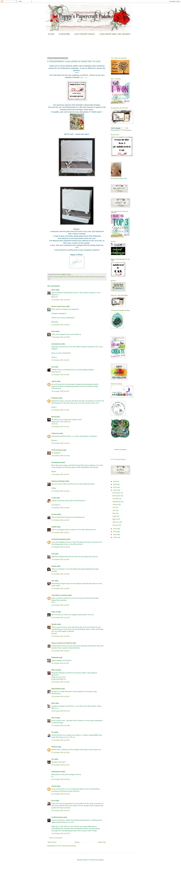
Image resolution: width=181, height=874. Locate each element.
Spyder (54, 624)
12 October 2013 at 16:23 (60, 520)
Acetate (55, 277)
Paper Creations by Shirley (61, 643)
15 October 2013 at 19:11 (60, 663)
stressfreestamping (58, 539)
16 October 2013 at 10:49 (60, 711)
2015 (115, 484)
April (115, 516)
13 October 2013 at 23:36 (60, 636)
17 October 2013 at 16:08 (60, 725)
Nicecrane (89, 105)
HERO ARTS (75, 277)
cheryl (53, 381)
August (116, 504)
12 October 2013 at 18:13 (60, 532)
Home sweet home (58, 306)
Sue (52, 367)
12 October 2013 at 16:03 (60, 491)
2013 (115, 490)
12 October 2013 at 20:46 (60, 547)
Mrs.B (53, 417)
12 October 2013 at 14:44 (60, 443)
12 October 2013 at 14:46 (60, 455)
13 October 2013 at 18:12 (60, 605)
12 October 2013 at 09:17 (60, 325)
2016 (115, 481)
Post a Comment (56, 838)
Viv (52, 732)
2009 (115, 537)
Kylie (53, 331)
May (53, 703)
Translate (127, 130)
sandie (53, 527)
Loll (53, 554)
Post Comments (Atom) (67, 846)
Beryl (53, 290)
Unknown (55, 433)
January (116, 525)
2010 (115, 534)
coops (53, 498)
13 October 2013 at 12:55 (60, 574)
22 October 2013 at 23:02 (60, 833)
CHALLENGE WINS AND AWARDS (114, 34)
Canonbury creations (59, 595)
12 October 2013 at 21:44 (60, 559)
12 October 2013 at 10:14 (60, 360)
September (117, 501)
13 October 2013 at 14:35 (60, 588)
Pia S (53, 800)
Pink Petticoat (93, 277)
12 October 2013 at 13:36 (60, 410)
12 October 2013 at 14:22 (60, 426)
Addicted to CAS (64, 277)
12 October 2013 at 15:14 (60, 474)
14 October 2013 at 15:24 (60, 651)
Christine (76, 77)
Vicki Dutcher (56, 450)
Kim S (53, 718)
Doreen (54, 514)
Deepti (53, 566)
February (116, 522)
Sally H (54, 612)
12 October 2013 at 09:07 (60, 300)
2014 (115, 487)
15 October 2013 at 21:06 (60, 682)
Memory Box (84, 277)
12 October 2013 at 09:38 (60, 337)
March (115, 519)
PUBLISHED (64, 34)
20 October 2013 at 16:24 (60, 794)
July (114, 507)
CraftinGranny (57, 817)
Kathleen (54, 398)
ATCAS (85, 75)
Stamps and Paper (58, 481)
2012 (115, 529)
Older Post (102, 842)
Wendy (54, 747)
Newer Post (52, 842)
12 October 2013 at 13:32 (60, 391)
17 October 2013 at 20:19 (60, 740)
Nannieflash (56, 689)
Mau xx (54, 670)
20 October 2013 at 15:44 (60, 779)
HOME (51, 34)
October (116, 499)
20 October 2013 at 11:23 (60, 765)
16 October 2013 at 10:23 (60, 696)
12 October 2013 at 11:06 (60, 374)
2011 (115, 532)
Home (77, 842)
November (117, 496)
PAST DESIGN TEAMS (84, 34)
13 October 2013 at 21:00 (60, 617)
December (117, 493)
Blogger (101, 860)
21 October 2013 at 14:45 (60, 810)
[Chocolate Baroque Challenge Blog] (120, 103)
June (114, 510)
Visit (118, 459)
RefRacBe (55, 657)
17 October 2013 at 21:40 (60, 752)
